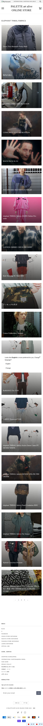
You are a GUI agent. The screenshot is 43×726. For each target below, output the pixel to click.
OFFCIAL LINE (6, 646)
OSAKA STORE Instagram (9, 636)
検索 (34, 708)
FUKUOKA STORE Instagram (10, 641)
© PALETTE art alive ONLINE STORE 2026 (19, 708)
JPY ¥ (25, 702)
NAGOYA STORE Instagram (10, 638)
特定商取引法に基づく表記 (8, 666)
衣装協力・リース (6, 669)
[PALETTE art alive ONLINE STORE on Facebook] (21, 712)
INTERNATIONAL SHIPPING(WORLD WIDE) (13, 659)
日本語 (16, 702)
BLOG (3, 628)
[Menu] (3, 8)
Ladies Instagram (7, 643)
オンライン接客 (5, 671)
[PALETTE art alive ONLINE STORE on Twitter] (18, 712)
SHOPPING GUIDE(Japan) (9, 656)
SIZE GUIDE (5, 661)
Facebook (5, 633)
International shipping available (25, 1)
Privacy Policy (6, 664)
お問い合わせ (5, 674)
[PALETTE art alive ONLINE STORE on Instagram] (25, 712)
